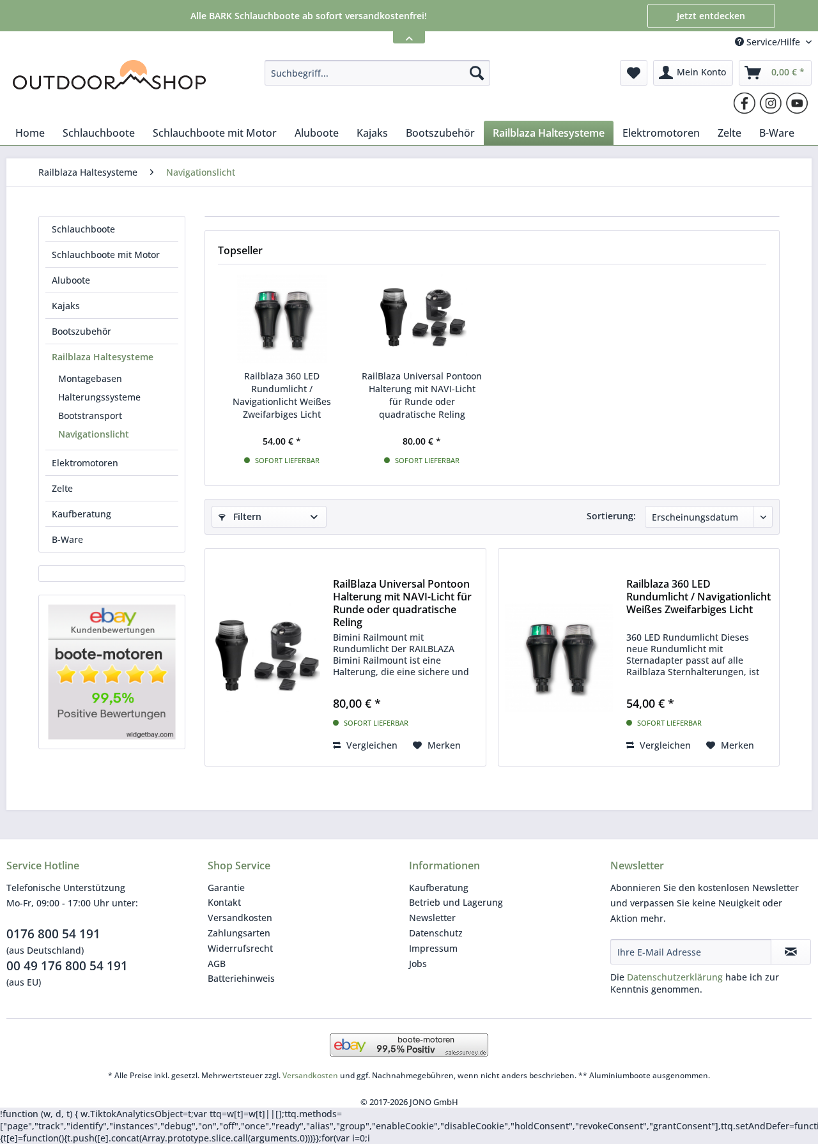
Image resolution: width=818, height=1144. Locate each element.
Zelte (62, 488)
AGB (217, 963)
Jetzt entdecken (711, 16)
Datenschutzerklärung (675, 977)
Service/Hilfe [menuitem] (773, 42)
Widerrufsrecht (240, 948)
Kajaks (66, 306)
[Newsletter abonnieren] (791, 952)
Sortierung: (611, 516)
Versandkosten (240, 917)
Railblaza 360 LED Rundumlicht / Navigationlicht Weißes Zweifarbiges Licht (282, 395)
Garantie (226, 887)
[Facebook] (744, 103)
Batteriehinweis (241, 978)
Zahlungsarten (239, 933)
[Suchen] (476, 73)
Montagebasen (90, 378)
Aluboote (71, 280)
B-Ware (67, 539)
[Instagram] (770, 103)
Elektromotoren (85, 463)
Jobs (418, 963)
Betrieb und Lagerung (456, 902)
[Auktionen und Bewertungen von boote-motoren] (112, 671)
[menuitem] (377, 73)
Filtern (246, 516)
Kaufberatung (81, 514)
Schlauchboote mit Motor (106, 254)
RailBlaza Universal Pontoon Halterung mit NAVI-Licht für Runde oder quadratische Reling (422, 395)
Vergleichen (370, 745)
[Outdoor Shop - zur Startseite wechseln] (109, 76)
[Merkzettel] (633, 73)
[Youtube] (796, 103)
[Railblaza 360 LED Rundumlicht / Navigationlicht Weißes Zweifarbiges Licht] (282, 318)
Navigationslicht (93, 434)
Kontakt (224, 902)
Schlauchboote (83, 229)
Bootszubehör (81, 331)
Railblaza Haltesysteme (102, 357)
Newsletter (432, 917)
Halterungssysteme (99, 397)
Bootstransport (90, 415)
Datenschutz (436, 933)
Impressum (433, 948)
